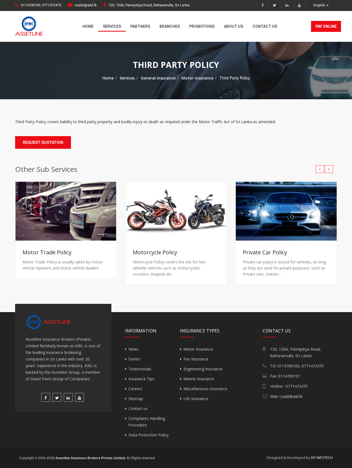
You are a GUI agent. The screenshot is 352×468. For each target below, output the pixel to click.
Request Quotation (43, 142)
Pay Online (326, 26)
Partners (140, 26)
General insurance (158, 78)
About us (233, 26)
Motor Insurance (197, 78)
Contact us (264, 26)
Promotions (202, 26)
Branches (170, 26)
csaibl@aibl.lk (86, 5)
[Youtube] (299, 5)
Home (88, 26)
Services (112, 26)
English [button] (320, 5)
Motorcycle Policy (155, 252)
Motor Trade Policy (47, 252)
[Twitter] (274, 5)
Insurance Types (199, 331)
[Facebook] (262, 5)
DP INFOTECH (322, 457)
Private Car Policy (265, 252)
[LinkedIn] (287, 5)
